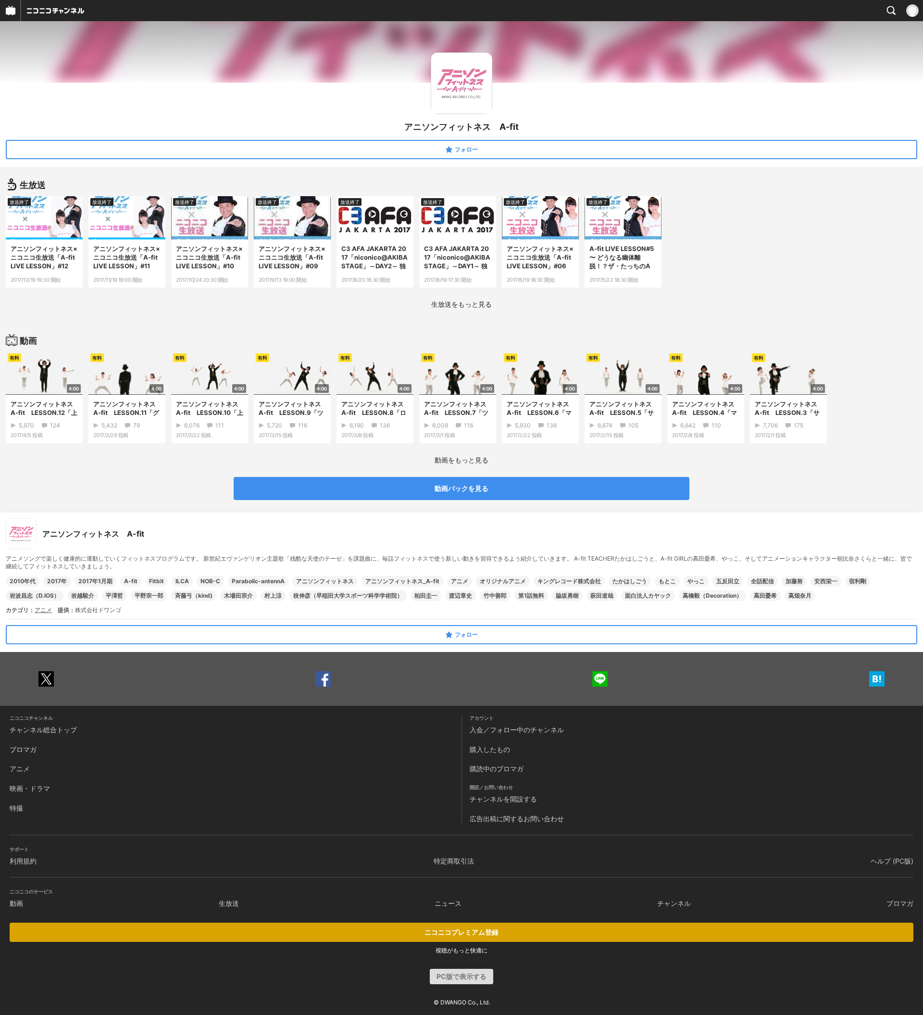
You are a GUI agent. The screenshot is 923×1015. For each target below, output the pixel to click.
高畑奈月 (799, 595)
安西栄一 (825, 581)
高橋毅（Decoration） (712, 595)
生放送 (229, 903)
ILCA (182, 581)
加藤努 (794, 581)
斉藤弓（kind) (193, 595)
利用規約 (23, 861)
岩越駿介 (82, 595)
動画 (16, 903)
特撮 (16, 808)
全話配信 (762, 581)
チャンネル (674, 903)
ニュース (448, 903)
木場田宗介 (238, 595)
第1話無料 (531, 595)
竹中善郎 (495, 595)
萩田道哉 (601, 595)
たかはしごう (629, 581)
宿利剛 (857, 581)
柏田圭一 (425, 595)
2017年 (57, 581)
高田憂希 (765, 595)
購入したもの (490, 749)
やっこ (696, 581)
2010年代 (23, 581)
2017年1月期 (95, 581)
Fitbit (156, 581)
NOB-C (210, 581)
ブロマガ (23, 749)
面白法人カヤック (648, 595)
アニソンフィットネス (325, 581)
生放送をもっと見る (461, 304)
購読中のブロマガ (497, 768)
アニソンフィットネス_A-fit (402, 581)
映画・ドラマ (30, 788)
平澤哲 (114, 595)
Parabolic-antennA (258, 581)
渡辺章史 (460, 595)
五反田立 (727, 581)
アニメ (459, 581)
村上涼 (273, 595)
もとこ (667, 581)
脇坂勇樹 (567, 595)
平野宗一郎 (149, 595)
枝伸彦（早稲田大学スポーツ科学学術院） (348, 595)
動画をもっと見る (461, 460)
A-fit (130, 581)
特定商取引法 (454, 861)
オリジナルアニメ (503, 581)
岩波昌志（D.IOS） (35, 595)
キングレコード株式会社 (569, 581)
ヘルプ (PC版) (892, 861)
